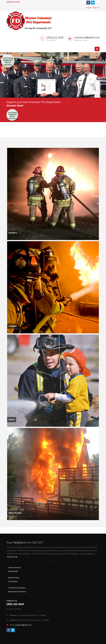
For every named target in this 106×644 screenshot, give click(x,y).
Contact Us (11, 601)
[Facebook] (88, 3)
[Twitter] (93, 3)
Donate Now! (13, 2)
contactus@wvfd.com (23, 625)
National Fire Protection (17, 591)
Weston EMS (13, 571)
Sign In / (89, 7)
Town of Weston (14, 567)
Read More (11, 557)
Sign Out (96, 7)
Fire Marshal (13, 581)
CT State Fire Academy (16, 588)
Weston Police (13, 578)
